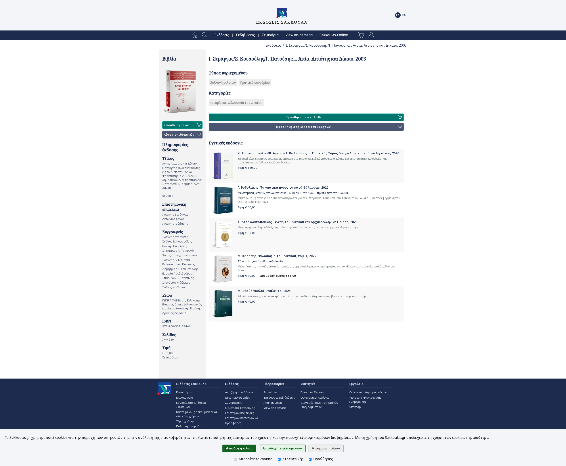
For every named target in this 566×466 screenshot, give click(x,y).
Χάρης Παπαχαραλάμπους (180, 255)
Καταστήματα (185, 392)
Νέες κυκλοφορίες (237, 398)
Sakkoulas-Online (333, 35)
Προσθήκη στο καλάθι (303, 117)
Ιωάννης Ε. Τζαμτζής (176, 260)
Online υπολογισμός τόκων (368, 392)
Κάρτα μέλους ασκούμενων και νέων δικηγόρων (197, 414)
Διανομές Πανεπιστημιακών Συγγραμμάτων (319, 405)
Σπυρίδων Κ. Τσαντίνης (178, 278)
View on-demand (299, 35)
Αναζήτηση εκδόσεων (239, 392)
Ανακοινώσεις (273, 403)
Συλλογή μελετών (223, 82)
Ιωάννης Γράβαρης (175, 223)
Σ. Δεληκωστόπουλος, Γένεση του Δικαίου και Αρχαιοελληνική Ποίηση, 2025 (297, 222)
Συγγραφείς (233, 403)
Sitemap (355, 407)
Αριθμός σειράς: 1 (174, 313)
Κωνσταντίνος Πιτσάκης (178, 264)
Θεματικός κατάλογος (240, 408)
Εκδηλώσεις (245, 35)
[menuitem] (195, 35)
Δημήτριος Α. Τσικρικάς (178, 250)
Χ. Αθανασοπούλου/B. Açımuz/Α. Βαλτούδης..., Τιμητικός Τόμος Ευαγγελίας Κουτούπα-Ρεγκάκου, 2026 (318, 153)
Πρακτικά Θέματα (312, 392)
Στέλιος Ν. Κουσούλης (177, 241)
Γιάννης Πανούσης (174, 246)
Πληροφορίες (274, 384)
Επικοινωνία (184, 398)
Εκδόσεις (221, 35)
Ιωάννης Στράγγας (175, 214)
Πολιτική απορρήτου (190, 426)
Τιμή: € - (267, 276)
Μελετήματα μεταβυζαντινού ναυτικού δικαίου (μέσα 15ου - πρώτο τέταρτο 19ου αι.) (293, 193)
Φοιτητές (308, 384)
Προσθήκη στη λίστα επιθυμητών (303, 127)
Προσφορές (233, 423)
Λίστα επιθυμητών (179, 134)
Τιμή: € (247, 168)
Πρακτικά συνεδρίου (255, 82)
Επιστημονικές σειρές (239, 413)
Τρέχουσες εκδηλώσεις (279, 398)
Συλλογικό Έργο (173, 287)
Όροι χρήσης (185, 421)
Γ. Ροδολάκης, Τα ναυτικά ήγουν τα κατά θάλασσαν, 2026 (283, 187)
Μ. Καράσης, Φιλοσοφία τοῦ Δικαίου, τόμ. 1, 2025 (277, 256)
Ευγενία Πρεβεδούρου (177, 273)
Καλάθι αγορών (176, 125)
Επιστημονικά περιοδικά (241, 418)
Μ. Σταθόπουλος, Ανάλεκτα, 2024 (264, 291)
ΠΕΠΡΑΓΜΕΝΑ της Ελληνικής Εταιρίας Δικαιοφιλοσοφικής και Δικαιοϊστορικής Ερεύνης (182, 304)
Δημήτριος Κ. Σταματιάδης (180, 269)
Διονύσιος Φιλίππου (176, 282)
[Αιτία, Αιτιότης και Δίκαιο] (182, 91)
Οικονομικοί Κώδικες (314, 398)
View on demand (275, 408)
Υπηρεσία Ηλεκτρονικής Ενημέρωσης (365, 400)
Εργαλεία (356, 384)
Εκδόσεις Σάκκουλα (191, 384)
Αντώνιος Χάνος (173, 219)
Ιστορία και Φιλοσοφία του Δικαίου (236, 102)
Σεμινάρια (270, 35)
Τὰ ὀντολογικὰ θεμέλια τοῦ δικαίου (261, 261)
